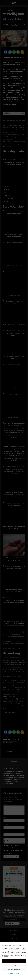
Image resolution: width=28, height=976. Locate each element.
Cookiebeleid (10, 973)
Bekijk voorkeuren (14, 969)
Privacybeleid (17, 973)
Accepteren (14, 961)
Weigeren (14, 965)
